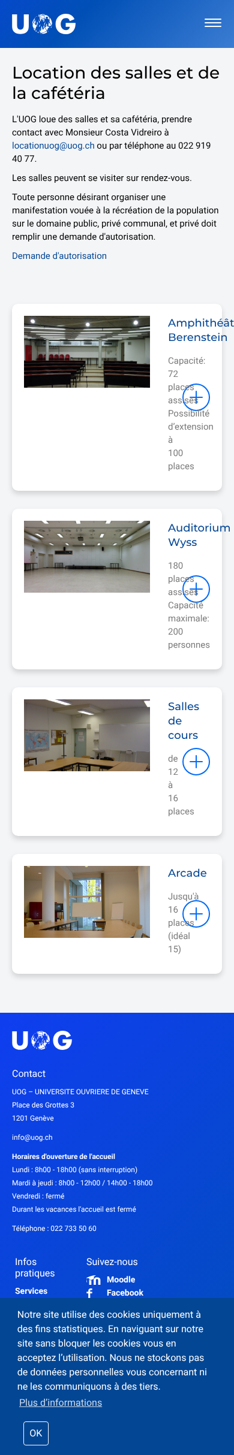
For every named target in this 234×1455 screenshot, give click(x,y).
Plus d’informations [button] (60, 1402)
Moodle (121, 1280)
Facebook (125, 1293)
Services (31, 1291)
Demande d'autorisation (59, 255)
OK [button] (35, 1433)
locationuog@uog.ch (53, 145)
